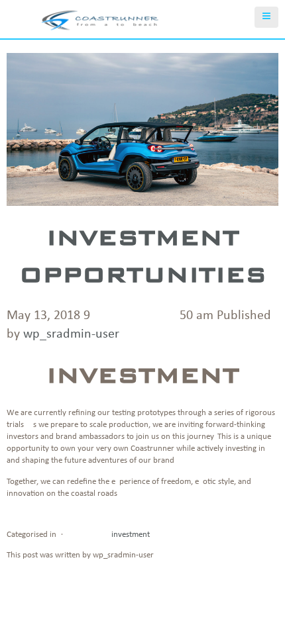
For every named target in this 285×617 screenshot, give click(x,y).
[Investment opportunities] (142, 196)
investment (130, 534)
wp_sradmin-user (71, 334)
